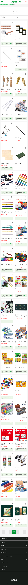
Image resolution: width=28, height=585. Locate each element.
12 (10, 531)
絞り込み (3, 17)
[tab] (7, 17)
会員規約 (3, 542)
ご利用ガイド (4, 538)
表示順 (16, 17)
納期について (4, 559)
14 (17, 531)
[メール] (26, 1)
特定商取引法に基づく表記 (6, 556)
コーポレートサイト (5, 566)
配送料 (2, 545)
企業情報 (3, 569)
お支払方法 (3, 549)
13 (14, 531)
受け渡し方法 (4, 552)
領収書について (4, 562)
